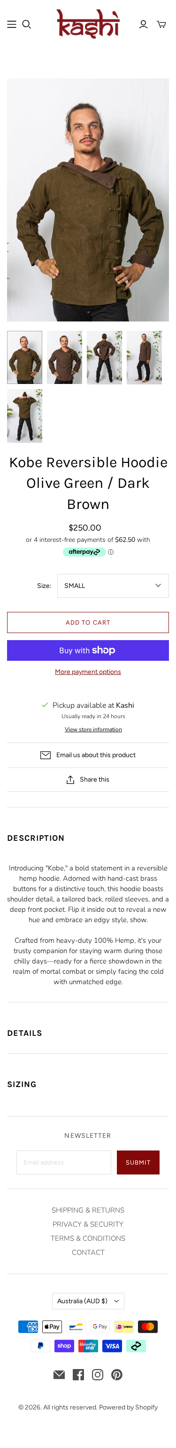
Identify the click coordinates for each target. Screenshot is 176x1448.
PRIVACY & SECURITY (88, 1224)
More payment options (88, 672)
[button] (88, 832)
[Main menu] (11, 24)
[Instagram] (97, 1374)
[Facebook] (78, 1374)
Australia (82, 1301)
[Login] (143, 24)
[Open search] (26, 24)
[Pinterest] (116, 1374)
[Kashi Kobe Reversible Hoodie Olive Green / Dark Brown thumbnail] (104, 357)
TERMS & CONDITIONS (88, 1238)
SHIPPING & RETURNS (88, 1210)
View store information (93, 729)
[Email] (59, 1374)
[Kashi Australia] (88, 22)
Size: (44, 586)
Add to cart (88, 622)
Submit (138, 1162)
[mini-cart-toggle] (161, 24)
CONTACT (88, 1252)
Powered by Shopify (128, 1407)
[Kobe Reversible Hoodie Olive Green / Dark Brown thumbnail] (24, 357)
